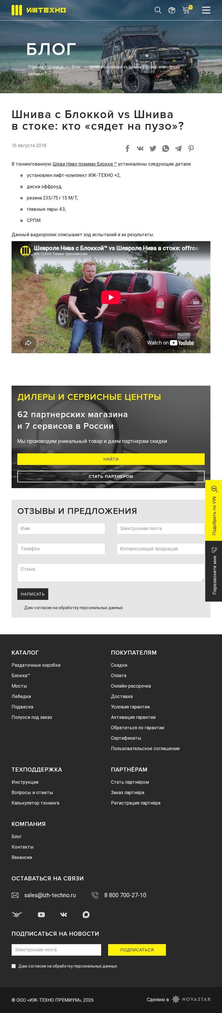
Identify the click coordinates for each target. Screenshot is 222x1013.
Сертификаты (126, 738)
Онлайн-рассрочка (131, 686)
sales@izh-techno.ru (50, 895)
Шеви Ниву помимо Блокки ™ (85, 164)
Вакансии (22, 857)
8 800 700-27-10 (125, 895)
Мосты (19, 686)
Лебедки (21, 696)
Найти (111, 459)
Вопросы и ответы (32, 792)
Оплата (118, 675)
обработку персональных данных (90, 607)
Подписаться (137, 950)
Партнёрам (129, 769)
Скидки (119, 665)
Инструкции (25, 782)
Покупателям (134, 652)
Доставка (122, 696)
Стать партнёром (130, 782)
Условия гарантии (130, 707)
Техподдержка (37, 769)
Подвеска (22, 707)
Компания (29, 824)
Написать (33, 594)
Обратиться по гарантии (137, 727)
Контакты (23, 847)
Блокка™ (21, 675)
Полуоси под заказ (32, 717)
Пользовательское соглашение (145, 748)
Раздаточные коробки (36, 665)
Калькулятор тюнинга (35, 803)
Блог (17, 836)
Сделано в (158, 999)
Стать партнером (111, 476)
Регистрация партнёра (135, 803)
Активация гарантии (133, 717)
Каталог (25, 652)
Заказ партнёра (127, 792)
